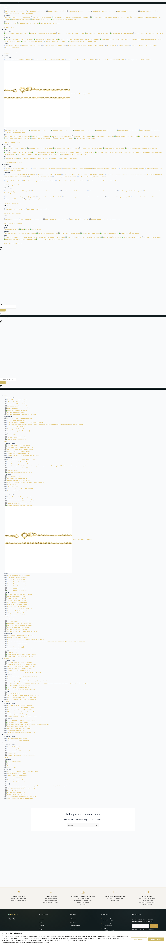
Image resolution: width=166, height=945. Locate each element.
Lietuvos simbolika (22, 773)
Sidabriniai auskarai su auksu (31, 455)
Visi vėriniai (16, 652)
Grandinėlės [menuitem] (7, 56)
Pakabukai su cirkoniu (25, 679)
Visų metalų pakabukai (26, 662)
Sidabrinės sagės (21, 753)
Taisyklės (72, 929)
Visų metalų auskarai (24, 445)
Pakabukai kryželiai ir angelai (31, 695)
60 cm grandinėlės (22, 586)
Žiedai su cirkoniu (21, 420)
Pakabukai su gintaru (24, 687)
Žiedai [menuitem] (5, 7)
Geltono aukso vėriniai (25, 625)
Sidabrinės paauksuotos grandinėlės (82, 539)
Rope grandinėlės (21, 606)
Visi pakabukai (19, 693)
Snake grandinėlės (22, 611)
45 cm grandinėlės (22, 579)
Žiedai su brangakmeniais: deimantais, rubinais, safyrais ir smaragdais (64, 424)
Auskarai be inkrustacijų (26, 472)
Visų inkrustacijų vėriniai (26, 635)
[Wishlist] (1, 249)
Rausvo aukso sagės (24, 749)
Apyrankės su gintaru (25, 728)
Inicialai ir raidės (20, 778)
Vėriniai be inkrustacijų (26, 648)
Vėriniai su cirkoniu (22, 637)
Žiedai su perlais (20, 427)
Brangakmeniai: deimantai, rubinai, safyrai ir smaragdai (52, 786)
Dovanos (6, 757)
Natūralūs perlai (20, 792)
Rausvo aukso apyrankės (27, 707)
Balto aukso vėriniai (23, 627)
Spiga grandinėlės (22, 613)
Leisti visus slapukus (155, 939)
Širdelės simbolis (21, 782)
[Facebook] (9, 918)
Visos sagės (17, 747)
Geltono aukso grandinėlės (29, 501)
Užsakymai (73, 919)
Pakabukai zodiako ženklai (29, 699)
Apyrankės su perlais (24, 726)
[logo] (5, 5)
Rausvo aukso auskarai (26, 447)
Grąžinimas (73, 922)
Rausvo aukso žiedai (23, 406)
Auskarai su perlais (23, 468)
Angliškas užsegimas (24, 480)
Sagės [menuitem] (5, 215)
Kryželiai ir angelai (22, 775)
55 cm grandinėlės (22, 584)
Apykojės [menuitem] (6, 205)
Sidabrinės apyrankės (25, 714)
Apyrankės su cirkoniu (25, 722)
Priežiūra (41, 925)
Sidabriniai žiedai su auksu (29, 414)
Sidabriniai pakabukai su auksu (32, 672)
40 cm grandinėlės (22, 577)
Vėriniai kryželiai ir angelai (28, 654)
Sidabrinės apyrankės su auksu (32, 716)
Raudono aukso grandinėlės (30, 499)
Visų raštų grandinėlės (25, 594)
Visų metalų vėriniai (23, 621)
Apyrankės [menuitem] (6, 187)
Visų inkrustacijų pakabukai (29, 677)
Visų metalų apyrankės (26, 705)
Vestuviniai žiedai (21, 439)
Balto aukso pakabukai (26, 668)
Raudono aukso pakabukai (29, 664)
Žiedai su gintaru (21, 429)
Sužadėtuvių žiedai (22, 437)
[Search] (3, 310)
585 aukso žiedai (21, 404)
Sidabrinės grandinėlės (26, 505)
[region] (83, 938)
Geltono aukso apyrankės (28, 712)
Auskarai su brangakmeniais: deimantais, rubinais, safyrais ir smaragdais (66, 466)
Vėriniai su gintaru (22, 646)
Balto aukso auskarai (24, 451)
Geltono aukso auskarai (26, 449)
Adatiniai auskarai (22, 478)
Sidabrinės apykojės (23, 741)
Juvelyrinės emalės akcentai (29, 796)
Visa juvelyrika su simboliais (30, 771)
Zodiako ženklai (20, 780)
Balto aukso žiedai (22, 410)
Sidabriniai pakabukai (25, 670)
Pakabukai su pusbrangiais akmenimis (38, 681)
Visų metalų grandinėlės (27, 497)
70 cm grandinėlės (22, 590)
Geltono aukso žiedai (24, 408)
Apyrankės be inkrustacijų (28, 732)
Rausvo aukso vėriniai (25, 623)
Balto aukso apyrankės (26, 710)
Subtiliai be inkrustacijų (26, 798)
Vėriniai (6, 617)
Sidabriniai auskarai (23, 453)
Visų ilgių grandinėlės (25, 575)
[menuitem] (15, 11)
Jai (9, 763)
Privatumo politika (75, 925)
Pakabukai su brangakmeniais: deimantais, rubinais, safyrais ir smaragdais (68, 683)
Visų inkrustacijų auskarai (28, 459)
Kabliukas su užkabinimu (27, 488)
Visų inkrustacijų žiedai (26, 418)
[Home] (21, 915)
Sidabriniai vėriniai (22, 629)
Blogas (41, 929)
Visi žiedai (15, 435)
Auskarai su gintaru (23, 470)
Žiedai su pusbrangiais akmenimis (35, 422)
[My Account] (1, 247)
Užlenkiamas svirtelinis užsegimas (35, 482)
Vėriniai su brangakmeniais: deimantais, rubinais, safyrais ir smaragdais (65, 642)
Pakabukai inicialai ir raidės (29, 697)
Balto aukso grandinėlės (27, 503)
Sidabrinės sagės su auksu (29, 755)
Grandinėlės (7, 493)
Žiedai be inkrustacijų (24, 431)
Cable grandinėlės (22, 598)
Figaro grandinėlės (22, 602)
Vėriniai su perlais (22, 644)
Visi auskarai (17, 476)
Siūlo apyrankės (20, 730)
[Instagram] (13, 918)
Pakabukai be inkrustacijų (28, 689)
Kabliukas (15, 486)
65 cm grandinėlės (22, 588)
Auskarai (6, 441)
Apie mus (41, 919)
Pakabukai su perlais (24, 685)
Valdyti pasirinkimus (138, 939)
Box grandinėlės (20, 596)
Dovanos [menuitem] (6, 225)
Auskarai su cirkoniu (23, 462)
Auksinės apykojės (22, 738)
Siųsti (154, 925)
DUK (40, 922)
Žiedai (5, 396)
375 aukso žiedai (21, 402)
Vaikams (14, 767)
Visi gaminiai (17, 761)
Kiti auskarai (17, 491)
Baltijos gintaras (20, 794)
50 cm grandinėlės (22, 582)
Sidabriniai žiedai (21, 412)
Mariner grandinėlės (23, 604)
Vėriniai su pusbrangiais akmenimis (35, 639)
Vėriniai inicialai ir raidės (26, 656)
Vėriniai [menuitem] (6, 144)
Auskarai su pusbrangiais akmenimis (37, 464)
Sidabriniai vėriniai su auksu (29, 631)
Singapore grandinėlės (25, 609)
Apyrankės (6, 701)
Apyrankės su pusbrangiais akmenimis (38, 724)
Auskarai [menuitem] (6, 29)
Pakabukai (6, 658)
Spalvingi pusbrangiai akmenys (32, 788)
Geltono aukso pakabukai (28, 666)
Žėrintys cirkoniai (21, 790)
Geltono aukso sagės (24, 751)
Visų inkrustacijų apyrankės (29, 720)
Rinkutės (14, 484)
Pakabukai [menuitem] (6, 164)
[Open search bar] (1, 304)
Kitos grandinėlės (21, 615)
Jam (10, 765)
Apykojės (6, 734)
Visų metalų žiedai (22, 400)
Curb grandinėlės (21, 600)
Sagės (5, 743)
